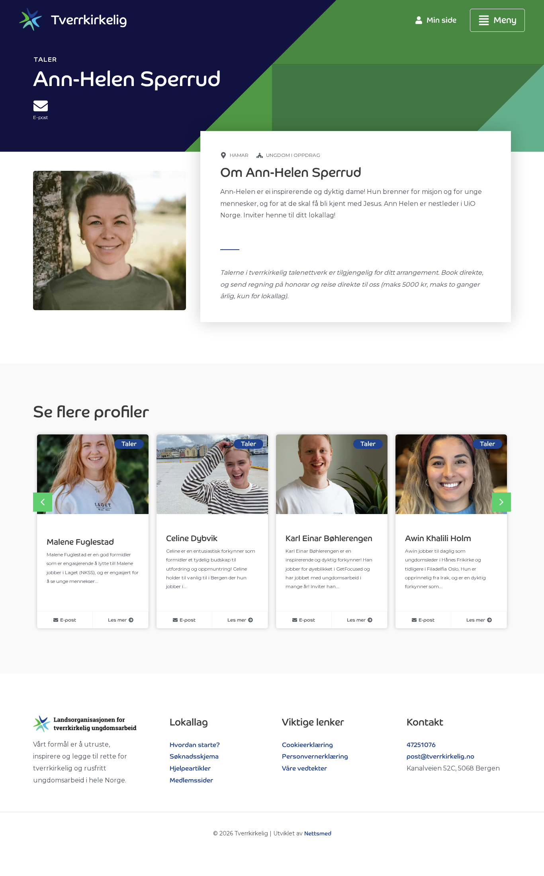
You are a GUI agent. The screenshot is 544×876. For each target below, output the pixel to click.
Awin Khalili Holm (438, 538)
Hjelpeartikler (190, 768)
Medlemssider (191, 780)
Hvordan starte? (195, 745)
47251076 (421, 745)
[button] (497, 20)
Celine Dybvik (191, 538)
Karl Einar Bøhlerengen (329, 538)
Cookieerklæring (307, 745)
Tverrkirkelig (89, 20)
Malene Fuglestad (80, 542)
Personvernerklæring (315, 756)
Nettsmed (317, 833)
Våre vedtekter (304, 768)
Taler (45, 59)
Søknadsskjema (194, 756)
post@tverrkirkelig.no (440, 756)
